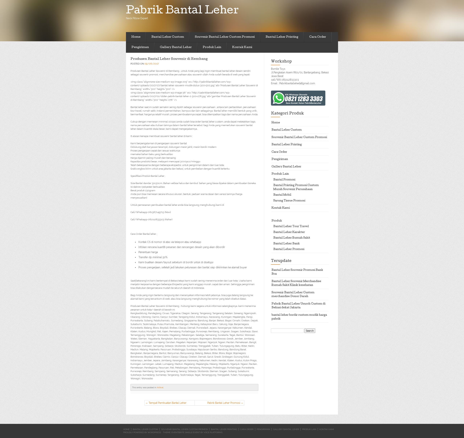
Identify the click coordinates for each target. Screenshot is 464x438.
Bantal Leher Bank (286, 244)
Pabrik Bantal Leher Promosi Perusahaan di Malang (223, 403)
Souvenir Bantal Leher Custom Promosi (225, 37)
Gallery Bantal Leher (176, 47)
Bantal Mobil (282, 195)
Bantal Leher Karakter (289, 232)
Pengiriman (140, 47)
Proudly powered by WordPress (142, 432)
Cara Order (317, 37)
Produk (277, 221)
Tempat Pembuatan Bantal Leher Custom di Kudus (167, 403)
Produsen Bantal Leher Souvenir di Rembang (169, 59)
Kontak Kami (242, 47)
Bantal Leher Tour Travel (291, 226)
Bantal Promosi (284, 180)
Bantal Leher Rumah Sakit (291, 238)
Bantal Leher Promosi (288, 249)
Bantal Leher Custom (167, 37)
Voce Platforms (213, 432)
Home (135, 37)
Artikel (160, 387)
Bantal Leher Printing (282, 37)
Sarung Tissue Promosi (289, 201)
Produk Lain (212, 47)
